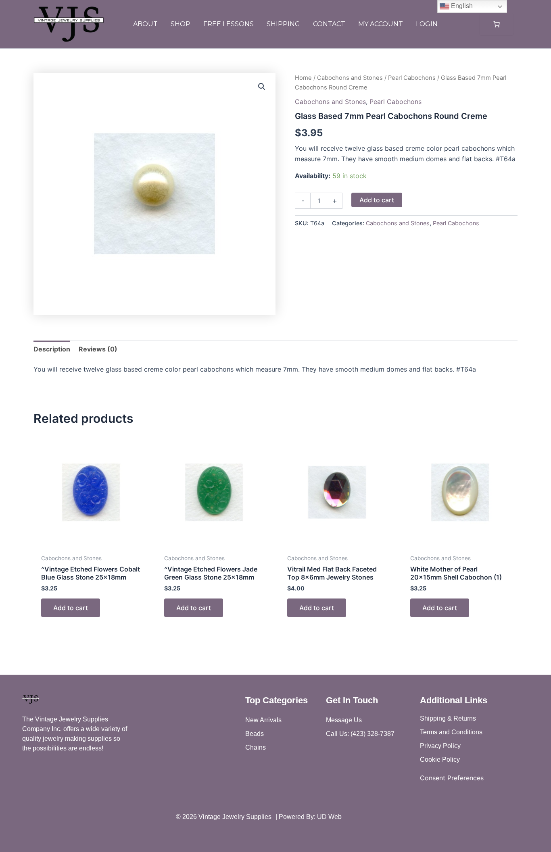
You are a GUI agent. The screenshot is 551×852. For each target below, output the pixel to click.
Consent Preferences (452, 778)
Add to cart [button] (70, 608)
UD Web (329, 816)
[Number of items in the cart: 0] (496, 24)
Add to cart (376, 200)
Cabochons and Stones (350, 77)
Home (303, 77)
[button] (262, 86)
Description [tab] (51, 349)
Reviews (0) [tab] (98, 349)
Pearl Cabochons (412, 77)
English (461, 5)
